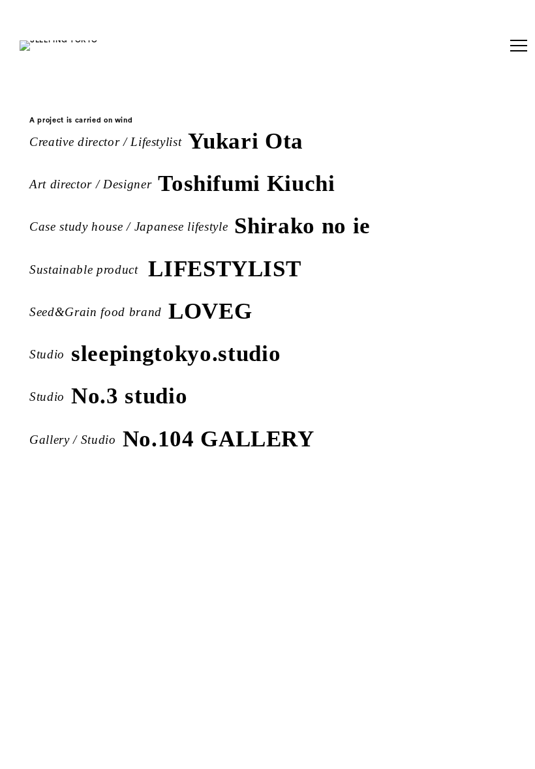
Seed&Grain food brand (140, 309)
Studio (155, 351)
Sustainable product (165, 267)
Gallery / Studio (171, 437)
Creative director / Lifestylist (166, 139)
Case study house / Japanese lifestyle (200, 224)
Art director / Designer (182, 181)
